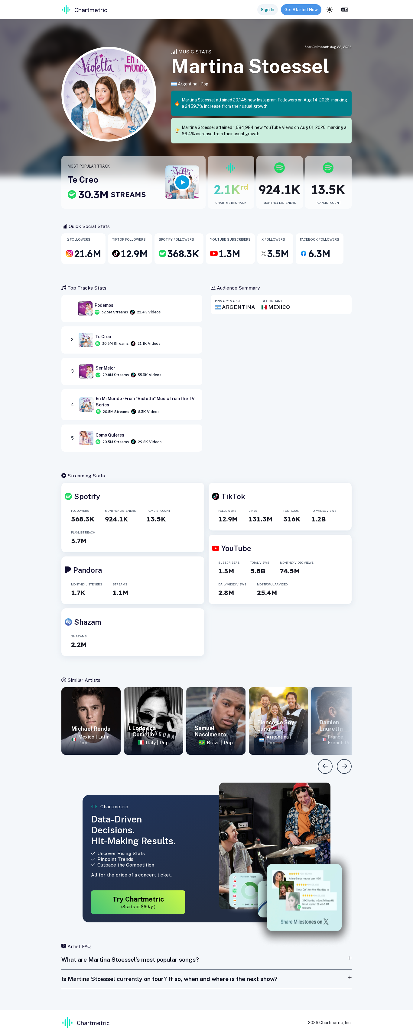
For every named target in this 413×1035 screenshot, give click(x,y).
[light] (330, 10)
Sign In (267, 9)
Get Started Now (301, 9)
